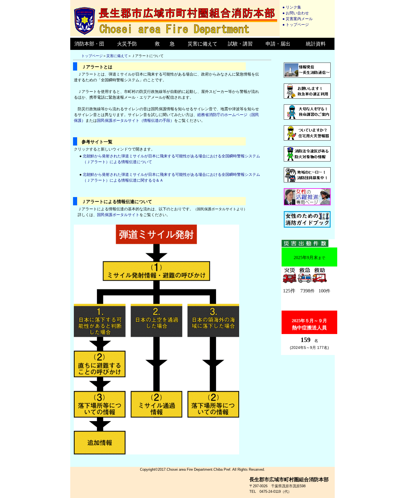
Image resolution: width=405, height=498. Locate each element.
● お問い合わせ (295, 13)
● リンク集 (291, 7)
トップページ (92, 56)
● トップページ (295, 24)
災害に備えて (117, 56)
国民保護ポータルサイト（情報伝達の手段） (135, 120)
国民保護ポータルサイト (118, 214)
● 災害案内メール (297, 19)
